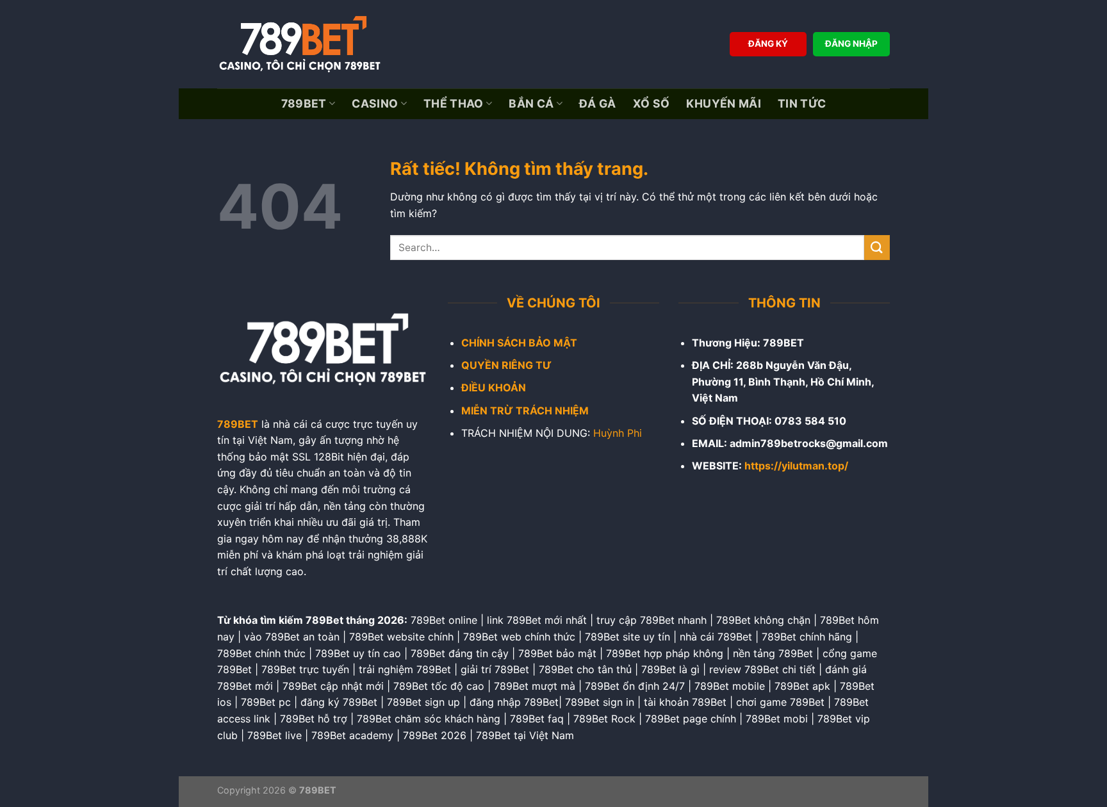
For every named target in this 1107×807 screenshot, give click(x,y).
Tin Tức (802, 103)
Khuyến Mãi (723, 103)
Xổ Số (651, 103)
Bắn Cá (531, 103)
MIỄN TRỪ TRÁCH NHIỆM (525, 410)
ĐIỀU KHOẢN (493, 387)
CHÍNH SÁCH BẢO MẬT (519, 342)
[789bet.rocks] (303, 44)
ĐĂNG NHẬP (851, 43)
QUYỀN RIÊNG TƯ (506, 365)
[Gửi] (877, 247)
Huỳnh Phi (617, 433)
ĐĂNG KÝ (768, 43)
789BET (304, 103)
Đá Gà (597, 103)
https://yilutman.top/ (796, 465)
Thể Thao (453, 103)
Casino (375, 103)
